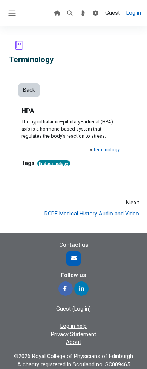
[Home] (57, 13)
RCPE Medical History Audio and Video (91, 213)
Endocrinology (53, 163)
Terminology (106, 149)
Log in (133, 12)
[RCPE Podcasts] (82, 13)
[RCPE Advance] (95, 13)
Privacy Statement (73, 334)
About (73, 342)
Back (29, 89)
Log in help (73, 326)
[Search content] (69, 13)
